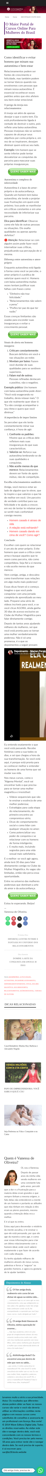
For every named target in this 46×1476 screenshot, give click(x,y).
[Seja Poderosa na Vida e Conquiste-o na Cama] (23, 1115)
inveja (28, 984)
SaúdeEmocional (27, 990)
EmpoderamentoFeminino (14, 984)
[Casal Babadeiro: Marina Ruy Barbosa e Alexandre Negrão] (23, 1030)
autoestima (9, 980)
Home (7, 17)
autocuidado (25, 977)
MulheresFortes (21, 987)
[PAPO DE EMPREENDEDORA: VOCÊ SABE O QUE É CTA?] (23, 1073)
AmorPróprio (13, 977)
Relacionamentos (11, 990)
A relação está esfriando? (23, 527)
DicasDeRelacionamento (25, 980)
